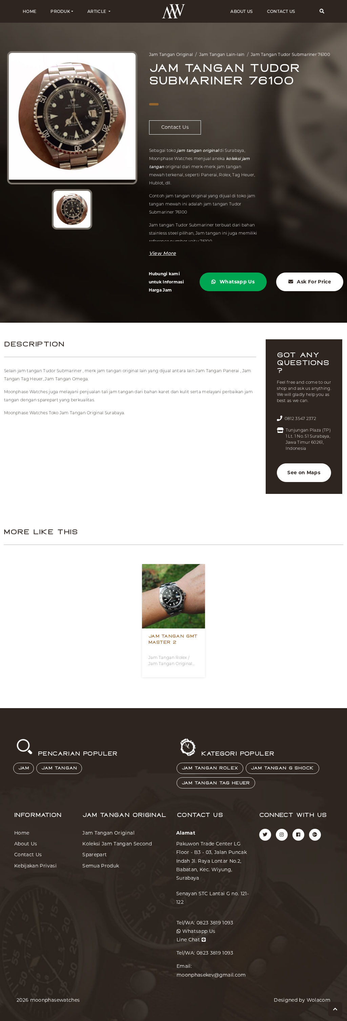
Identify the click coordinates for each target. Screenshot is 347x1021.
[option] (72, 117)
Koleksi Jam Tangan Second (117, 844)
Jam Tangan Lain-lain (222, 54)
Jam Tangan (59, 768)
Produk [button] (60, 11)
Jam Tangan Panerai (217, 370)
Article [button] (97, 11)
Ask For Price (313, 282)
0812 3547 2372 (300, 418)
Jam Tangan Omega (66, 378)
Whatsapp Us (236, 282)
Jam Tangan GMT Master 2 (173, 639)
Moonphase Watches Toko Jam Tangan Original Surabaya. (64, 412)
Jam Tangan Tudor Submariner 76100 (290, 54)
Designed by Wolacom (302, 1000)
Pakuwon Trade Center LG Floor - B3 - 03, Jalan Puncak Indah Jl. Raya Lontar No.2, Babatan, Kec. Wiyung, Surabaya (211, 861)
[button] (322, 11)
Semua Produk (100, 866)
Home (29, 11)
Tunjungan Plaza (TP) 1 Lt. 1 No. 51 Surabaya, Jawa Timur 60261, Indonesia (308, 439)
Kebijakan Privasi (35, 866)
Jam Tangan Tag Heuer (216, 783)
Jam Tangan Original (171, 54)
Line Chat (189, 940)
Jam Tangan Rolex (210, 768)
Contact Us (281, 11)
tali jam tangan (118, 391)
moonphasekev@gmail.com (211, 975)
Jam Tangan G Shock (282, 768)
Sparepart (94, 855)
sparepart (48, 399)
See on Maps (303, 472)
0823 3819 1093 (215, 923)
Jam (23, 768)
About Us (241, 11)
